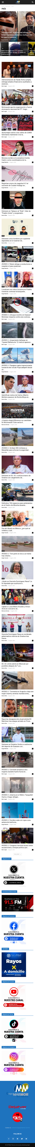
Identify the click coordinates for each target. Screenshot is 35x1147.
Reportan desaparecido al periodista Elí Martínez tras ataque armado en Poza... (16, 720)
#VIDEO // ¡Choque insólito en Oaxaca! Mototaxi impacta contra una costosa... (16, 316)
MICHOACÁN (4, 417)
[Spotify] (17, 1139)
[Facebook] (8, 1139)
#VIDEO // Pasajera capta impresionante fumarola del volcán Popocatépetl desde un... (17, 367)
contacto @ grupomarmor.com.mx (20, 1127)
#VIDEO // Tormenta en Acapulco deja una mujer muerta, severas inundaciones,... (17, 693)
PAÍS (3, 30)
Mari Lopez (4, 86)
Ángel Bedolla (4, 39)
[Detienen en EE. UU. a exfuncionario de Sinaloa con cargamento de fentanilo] (17, 465)
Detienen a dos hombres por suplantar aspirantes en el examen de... (16, 240)
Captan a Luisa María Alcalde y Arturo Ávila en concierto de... (16, 608)
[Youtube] (26, 1139)
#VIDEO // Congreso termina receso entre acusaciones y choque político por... (17, 846)
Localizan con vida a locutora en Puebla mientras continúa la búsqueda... (17, 290)
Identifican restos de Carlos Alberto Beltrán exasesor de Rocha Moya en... (16, 396)
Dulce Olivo (4, 215)
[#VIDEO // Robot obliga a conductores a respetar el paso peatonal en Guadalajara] (17, 254)
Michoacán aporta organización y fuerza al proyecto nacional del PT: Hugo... (17, 108)
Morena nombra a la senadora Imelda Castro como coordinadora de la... (16, 159)
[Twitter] (22, 1139)
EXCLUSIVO (17, 854)
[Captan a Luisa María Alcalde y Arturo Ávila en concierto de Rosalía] (17, 597)
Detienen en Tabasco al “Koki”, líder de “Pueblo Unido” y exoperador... (16, 212)
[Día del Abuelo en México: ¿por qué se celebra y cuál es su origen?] (17, 518)
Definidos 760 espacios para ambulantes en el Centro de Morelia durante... (17, 504)
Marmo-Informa (5, 424)
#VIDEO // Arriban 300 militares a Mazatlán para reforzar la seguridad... (16, 449)
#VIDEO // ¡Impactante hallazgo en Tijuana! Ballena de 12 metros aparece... (17, 341)
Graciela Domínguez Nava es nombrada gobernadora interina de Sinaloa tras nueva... (16, 636)
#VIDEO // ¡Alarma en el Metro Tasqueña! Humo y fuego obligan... (17, 796)
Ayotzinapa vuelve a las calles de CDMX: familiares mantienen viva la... (17, 134)
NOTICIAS (8, 6)
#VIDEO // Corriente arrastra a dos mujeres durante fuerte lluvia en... (14, 771)
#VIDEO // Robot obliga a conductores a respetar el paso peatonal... (17, 265)
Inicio (3, 6)
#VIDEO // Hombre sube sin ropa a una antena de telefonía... (16, 821)
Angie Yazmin (5, 532)
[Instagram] (13, 1138)
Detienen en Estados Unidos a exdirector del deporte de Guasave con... (17, 745)
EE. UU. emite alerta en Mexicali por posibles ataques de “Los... (15, 665)
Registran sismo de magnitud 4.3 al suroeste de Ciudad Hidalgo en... (15, 184)
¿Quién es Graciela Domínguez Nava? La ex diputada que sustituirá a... (17, 582)
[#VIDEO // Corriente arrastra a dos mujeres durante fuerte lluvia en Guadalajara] (17, 760)
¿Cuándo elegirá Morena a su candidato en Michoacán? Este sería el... (16, 421)
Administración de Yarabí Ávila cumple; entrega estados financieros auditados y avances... (17, 82)
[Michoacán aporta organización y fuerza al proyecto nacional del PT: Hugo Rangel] (17, 97)
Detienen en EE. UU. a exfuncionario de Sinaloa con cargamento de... (16, 477)
